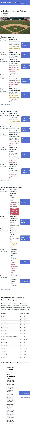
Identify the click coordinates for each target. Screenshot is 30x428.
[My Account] (27, 2)
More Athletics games (9, 122)
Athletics (4, 7)
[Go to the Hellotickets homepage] (7, 2)
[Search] (15, 2)
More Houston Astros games (11, 210)
